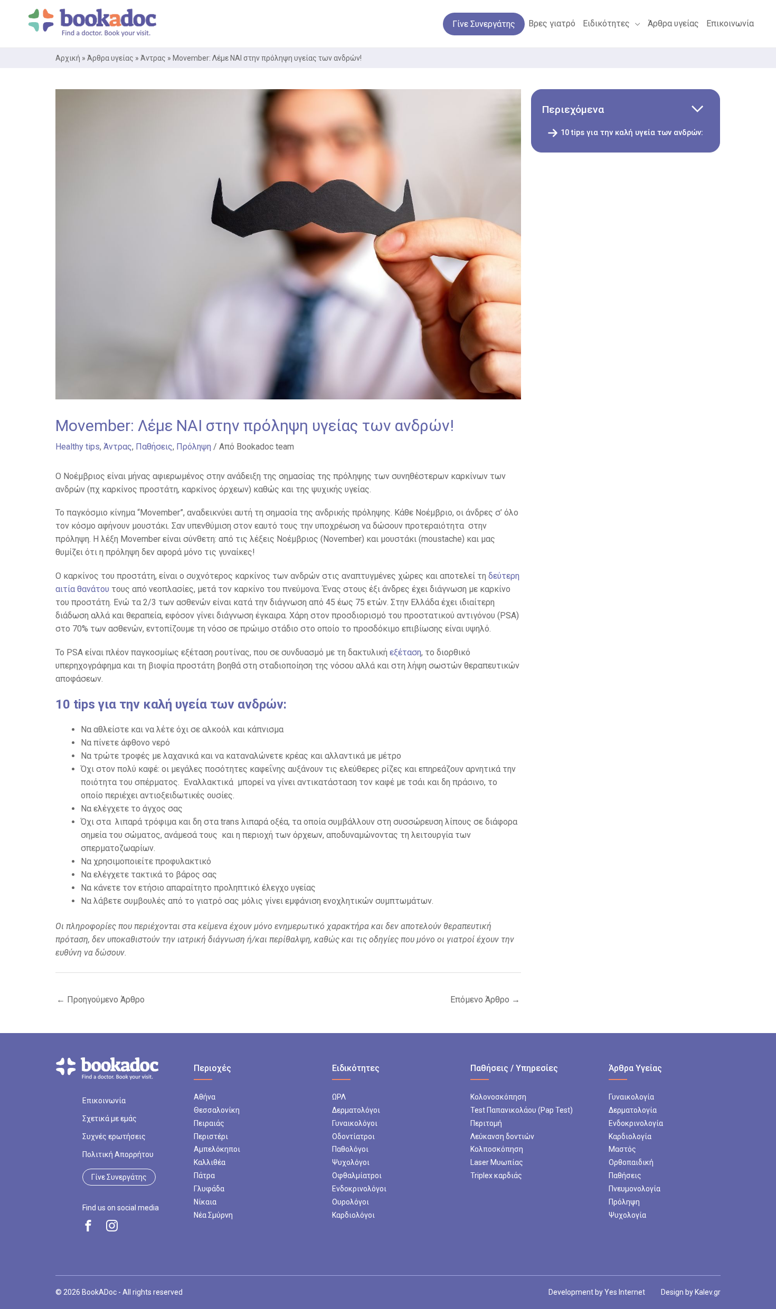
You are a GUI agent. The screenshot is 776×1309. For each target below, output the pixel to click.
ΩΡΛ (339, 1097)
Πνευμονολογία (634, 1188)
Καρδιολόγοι (353, 1215)
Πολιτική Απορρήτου (118, 1154)
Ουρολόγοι (350, 1202)
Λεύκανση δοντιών (502, 1136)
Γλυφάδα (209, 1188)
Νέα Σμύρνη (213, 1215)
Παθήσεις (154, 447)
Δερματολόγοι (356, 1110)
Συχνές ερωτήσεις (114, 1136)
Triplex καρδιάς (496, 1175)
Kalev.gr (708, 1292)
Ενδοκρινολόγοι (359, 1188)
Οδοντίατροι (353, 1136)
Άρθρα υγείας (110, 58)
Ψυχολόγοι (351, 1162)
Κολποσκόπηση (496, 1149)
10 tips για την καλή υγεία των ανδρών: (632, 132)
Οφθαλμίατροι (357, 1175)
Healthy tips (77, 447)
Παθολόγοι (350, 1149)
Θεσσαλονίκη (217, 1110)
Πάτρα (204, 1175)
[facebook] (88, 1225)
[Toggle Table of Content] (697, 109)
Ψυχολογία (627, 1215)
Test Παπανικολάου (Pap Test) (521, 1110)
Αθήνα (204, 1097)
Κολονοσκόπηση (498, 1097)
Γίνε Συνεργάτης (119, 1177)
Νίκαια (205, 1202)
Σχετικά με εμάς (109, 1118)
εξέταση (405, 652)
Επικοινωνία (104, 1100)
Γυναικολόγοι (354, 1123)
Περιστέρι (211, 1136)
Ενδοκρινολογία (636, 1123)
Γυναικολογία (631, 1097)
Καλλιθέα (209, 1162)
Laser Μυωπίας (496, 1162)
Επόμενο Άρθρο (485, 1000)
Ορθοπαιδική (631, 1162)
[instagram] (112, 1225)
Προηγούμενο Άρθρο (100, 1000)
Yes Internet (624, 1292)
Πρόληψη (193, 447)
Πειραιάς (209, 1123)
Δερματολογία (633, 1110)
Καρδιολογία (630, 1136)
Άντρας (153, 58)
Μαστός (622, 1149)
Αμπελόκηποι (217, 1149)
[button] (635, 23)
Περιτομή (486, 1123)
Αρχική (67, 58)
